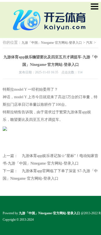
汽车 (89, 43)
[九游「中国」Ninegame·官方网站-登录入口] (50, 31)
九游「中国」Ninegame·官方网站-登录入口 (52, 43)
